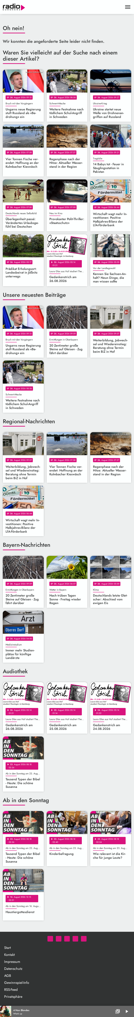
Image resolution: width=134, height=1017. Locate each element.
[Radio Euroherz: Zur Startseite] (63, 6)
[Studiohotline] (84, 939)
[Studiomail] (75, 939)
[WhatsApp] (50, 939)
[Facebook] (58, 939)
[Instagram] (67, 939)
